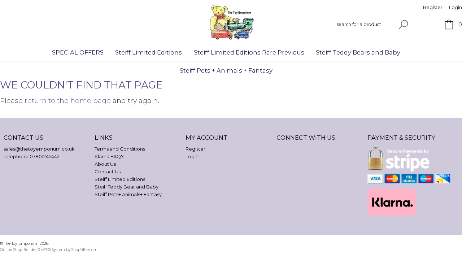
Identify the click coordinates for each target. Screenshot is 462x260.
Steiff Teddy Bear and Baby (126, 187)
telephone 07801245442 (32, 156)
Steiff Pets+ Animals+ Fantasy (128, 194)
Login (455, 7)
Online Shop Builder (18, 249)
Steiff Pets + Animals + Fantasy (226, 70)
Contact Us (108, 171)
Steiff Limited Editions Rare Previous (249, 52)
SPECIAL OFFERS (78, 52)
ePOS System (53, 249)
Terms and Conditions (120, 149)
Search (403, 24)
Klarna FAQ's (109, 156)
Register (433, 7)
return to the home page (68, 100)
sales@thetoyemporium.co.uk (39, 149)
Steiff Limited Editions (148, 52)
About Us (105, 164)
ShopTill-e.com (84, 249)
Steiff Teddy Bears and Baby (358, 52)
